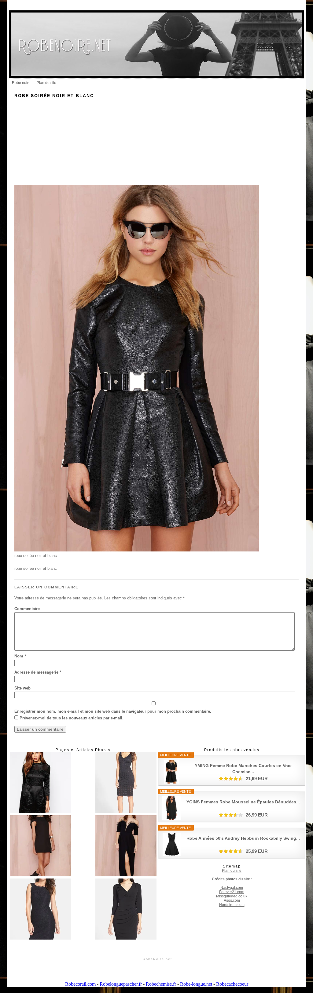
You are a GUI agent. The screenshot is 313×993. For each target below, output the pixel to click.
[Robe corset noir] (40, 846)
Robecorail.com (80, 984)
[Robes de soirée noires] (125, 909)
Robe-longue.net (196, 984)
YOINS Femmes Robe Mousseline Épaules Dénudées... (243, 801)
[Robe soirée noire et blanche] (125, 846)
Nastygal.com (231, 888)
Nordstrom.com (232, 905)
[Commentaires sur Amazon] (231, 778)
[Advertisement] (156, 142)
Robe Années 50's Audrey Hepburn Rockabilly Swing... (243, 838)
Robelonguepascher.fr (121, 984)
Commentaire (27, 608)
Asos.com (232, 900)
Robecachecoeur (232, 984)
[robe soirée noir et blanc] (136, 550)
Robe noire (21, 83)
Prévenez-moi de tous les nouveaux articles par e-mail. (71, 718)
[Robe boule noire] (125, 783)
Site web (22, 688)
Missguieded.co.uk (231, 896)
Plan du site (46, 83)
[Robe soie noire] (40, 909)
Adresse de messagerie (37, 672)
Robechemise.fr (161, 984)
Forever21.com (231, 892)
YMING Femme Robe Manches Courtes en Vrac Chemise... (243, 768)
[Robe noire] (40, 783)
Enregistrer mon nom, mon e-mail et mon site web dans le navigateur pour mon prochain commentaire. (112, 711)
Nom (20, 656)
